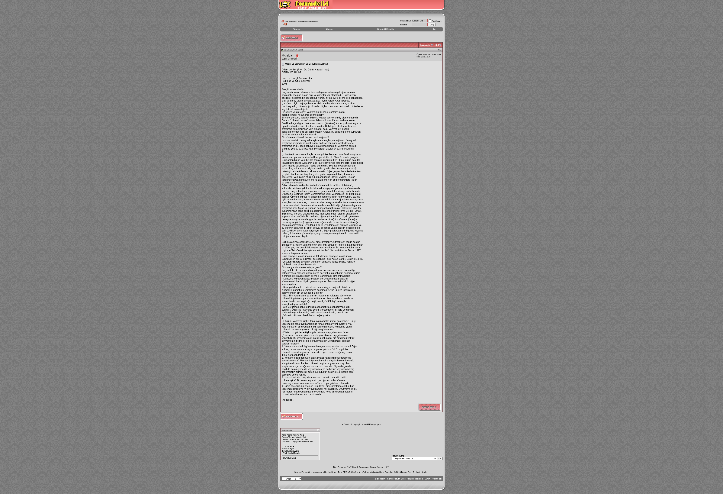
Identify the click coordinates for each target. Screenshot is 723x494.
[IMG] (284, 451)
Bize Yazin (380, 479)
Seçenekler (425, 45)
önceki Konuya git (352, 424)
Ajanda (329, 29)
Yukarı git (437, 479)
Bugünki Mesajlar (385, 29)
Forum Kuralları (289, 458)
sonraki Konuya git (370, 424)
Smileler (285, 448)
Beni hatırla (437, 21)
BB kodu (285, 446)
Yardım (296, 29)
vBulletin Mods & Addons (373, 472)
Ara (434, 29)
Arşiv (427, 479)
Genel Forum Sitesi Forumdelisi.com (301, 21)
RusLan (288, 55)
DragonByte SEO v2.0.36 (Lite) (345, 472)
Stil (437, 45)
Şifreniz (403, 25)
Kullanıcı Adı (405, 21)
